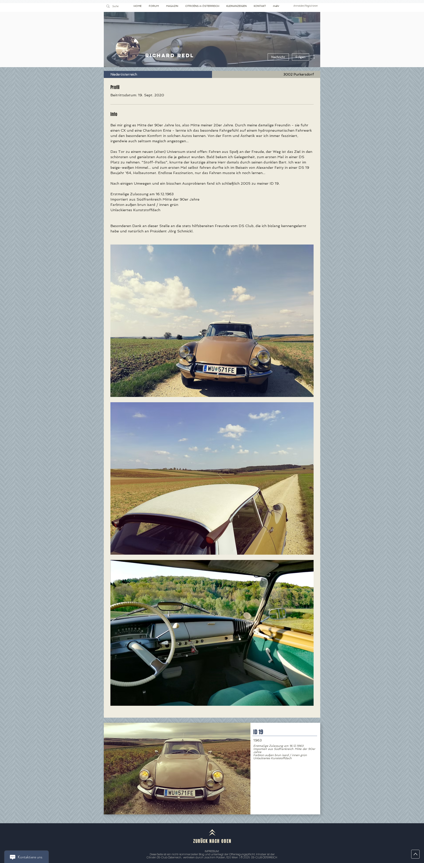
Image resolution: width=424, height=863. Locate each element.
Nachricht (278, 57)
